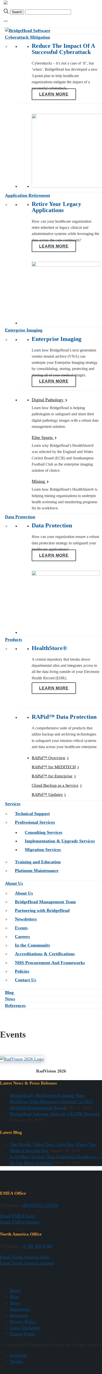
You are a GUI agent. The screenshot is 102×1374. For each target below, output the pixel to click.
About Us (14, 883)
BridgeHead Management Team (45, 901)
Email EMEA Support (20, 1222)
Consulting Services (43, 832)
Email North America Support (27, 1263)
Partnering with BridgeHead (42, 910)
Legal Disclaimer (25, 1327)
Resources (19, 1315)
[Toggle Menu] (6, 21)
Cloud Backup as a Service (55, 785)
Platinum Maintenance (36, 870)
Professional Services (35, 822)
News (10, 998)
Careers (22, 936)
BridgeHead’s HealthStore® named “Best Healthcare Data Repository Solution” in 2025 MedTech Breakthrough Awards (51, 1101)
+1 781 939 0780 (36, 1246)
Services (13, 803)
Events (21, 927)
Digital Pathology (48, 399)
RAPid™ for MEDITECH (54, 767)
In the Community (32, 945)
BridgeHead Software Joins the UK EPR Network (55, 1113)
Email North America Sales (24, 1257)
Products (13, 639)
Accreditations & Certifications (45, 953)
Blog (9, 992)
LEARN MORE (54, 94)
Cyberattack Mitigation (27, 37)
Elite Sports (43, 437)
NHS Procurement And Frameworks (50, 962)
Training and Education (38, 861)
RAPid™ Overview (48, 757)
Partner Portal (22, 1333)
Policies (22, 971)
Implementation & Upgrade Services (60, 840)
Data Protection (20, 516)
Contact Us (25, 979)
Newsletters (26, 919)
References (15, 1005)
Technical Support (32, 813)
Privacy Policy (23, 1321)
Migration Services (43, 849)
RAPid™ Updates (47, 794)
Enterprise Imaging (23, 330)
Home (15, 1290)
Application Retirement (27, 195)
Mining (39, 481)
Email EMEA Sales (17, 1215)
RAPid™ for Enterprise (52, 776)
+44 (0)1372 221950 (39, 1205)
